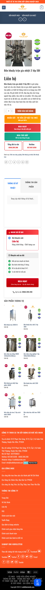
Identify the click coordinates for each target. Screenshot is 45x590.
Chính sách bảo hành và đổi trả (12, 537)
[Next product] (20, 19)
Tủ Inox (11, 576)
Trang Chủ (5, 497)
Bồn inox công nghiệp (16, 154)
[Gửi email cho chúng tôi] (31, 556)
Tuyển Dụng (5, 520)
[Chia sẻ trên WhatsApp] (6, 162)
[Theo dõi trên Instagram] (23, 556)
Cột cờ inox (37, 578)
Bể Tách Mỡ (24, 581)
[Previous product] (24, 19)
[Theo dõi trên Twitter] (9, 556)
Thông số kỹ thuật (13, 185)
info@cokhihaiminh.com (14, 462)
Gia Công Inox (29, 583)
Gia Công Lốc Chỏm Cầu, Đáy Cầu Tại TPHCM (17, 480)
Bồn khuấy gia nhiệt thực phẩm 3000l (11, 384)
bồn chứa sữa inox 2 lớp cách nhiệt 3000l (12, 413)
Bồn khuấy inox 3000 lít (11, 325)
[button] (4, 7)
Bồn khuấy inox (14, 15)
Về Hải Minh (6, 502)
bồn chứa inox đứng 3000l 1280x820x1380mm (11, 355)
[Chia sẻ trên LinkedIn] (27, 162)
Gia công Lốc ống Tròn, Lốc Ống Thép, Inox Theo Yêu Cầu (21, 484)
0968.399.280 (23, 456)
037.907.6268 (12, 456)
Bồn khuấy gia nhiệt (29, 15)
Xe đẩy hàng (16, 583)
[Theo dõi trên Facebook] (28, 551)
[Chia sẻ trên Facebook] (10, 162)
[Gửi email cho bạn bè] (19, 162)
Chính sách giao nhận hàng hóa (12, 529)
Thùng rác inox (23, 578)
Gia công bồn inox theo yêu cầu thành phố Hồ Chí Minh (20, 475)
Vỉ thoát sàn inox (10, 581)
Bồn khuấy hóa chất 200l (31, 383)
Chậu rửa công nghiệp (26, 576)
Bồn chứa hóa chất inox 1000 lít (32, 413)
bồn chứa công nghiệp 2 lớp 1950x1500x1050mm (31, 355)
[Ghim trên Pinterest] (23, 162)
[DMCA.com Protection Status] (30, 462)
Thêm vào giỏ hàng (25, 111)
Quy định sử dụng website (10, 524)
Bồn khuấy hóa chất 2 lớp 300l (31, 326)
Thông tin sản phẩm (31, 184)
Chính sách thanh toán (9, 533)
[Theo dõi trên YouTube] (39, 551)
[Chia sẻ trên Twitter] (14, 162)
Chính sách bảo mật (8, 515)
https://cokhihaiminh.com (17, 459)
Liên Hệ (4, 506)
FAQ (3, 511)
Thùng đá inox (9, 578)
